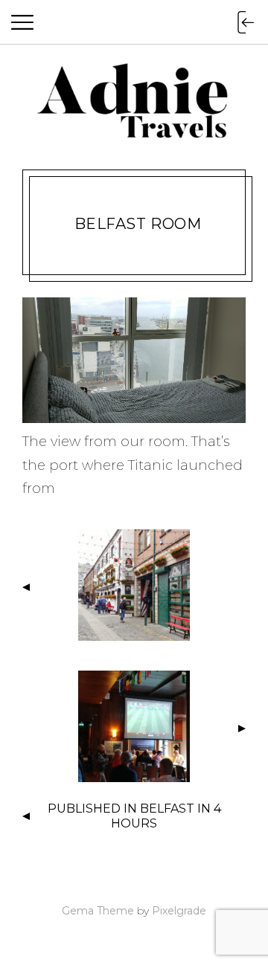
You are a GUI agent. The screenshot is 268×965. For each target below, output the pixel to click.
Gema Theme (98, 910)
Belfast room (138, 224)
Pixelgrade (179, 910)
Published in (134, 816)
